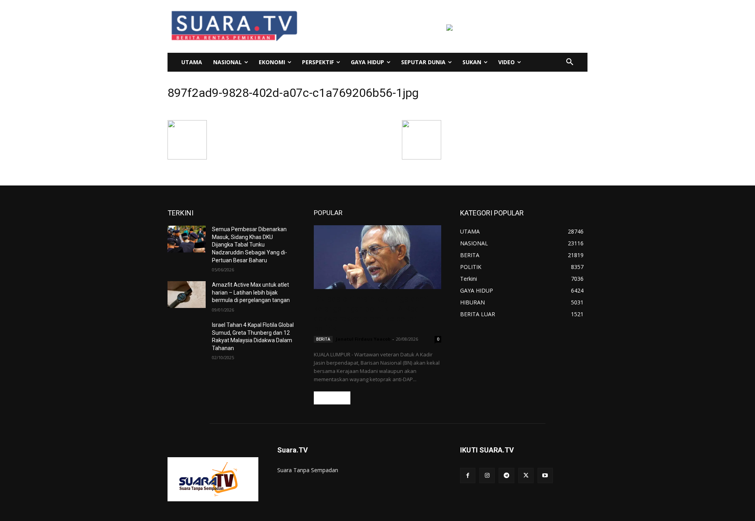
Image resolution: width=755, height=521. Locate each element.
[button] (569, 62)
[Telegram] (506, 475)
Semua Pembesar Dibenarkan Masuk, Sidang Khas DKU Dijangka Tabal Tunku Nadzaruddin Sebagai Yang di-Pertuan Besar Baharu (249, 244)
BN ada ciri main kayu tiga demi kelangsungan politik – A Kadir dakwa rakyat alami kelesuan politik (371, 313)
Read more (332, 398)
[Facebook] (467, 475)
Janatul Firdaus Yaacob (363, 339)
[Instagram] (487, 475)
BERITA (323, 339)
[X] (526, 475)
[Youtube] (545, 475)
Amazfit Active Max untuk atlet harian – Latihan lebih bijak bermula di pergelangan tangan (251, 292)
